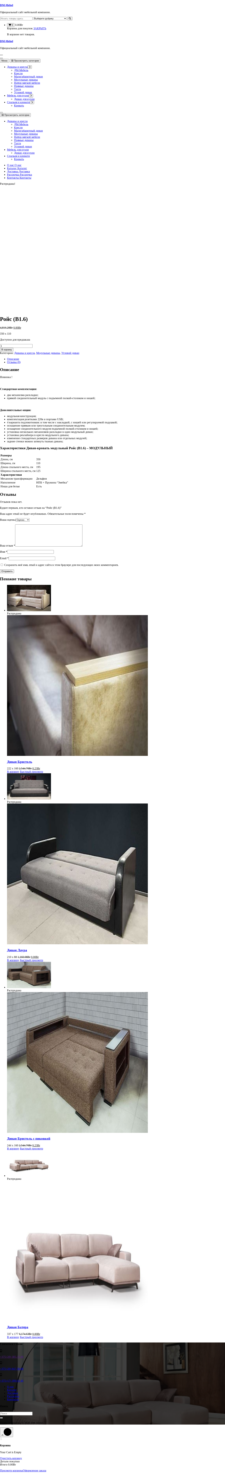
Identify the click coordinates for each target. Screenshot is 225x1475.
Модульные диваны (26, 79)
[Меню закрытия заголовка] (1, 58)
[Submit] (1, 1417)
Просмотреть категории (26, 60)
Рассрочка (13, 1396)
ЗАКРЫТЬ (39, 28)
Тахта (17, 89)
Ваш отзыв (7, 545)
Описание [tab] (13, 358)
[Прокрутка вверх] (6, 1432)
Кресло (18, 73)
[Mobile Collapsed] (30, 67)
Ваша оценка (8, 519)
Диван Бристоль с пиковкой (28, 1138)
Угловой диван (23, 92)
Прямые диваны (24, 86)
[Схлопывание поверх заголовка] (1, 112)
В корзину (6, 349)
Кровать (19, 105)
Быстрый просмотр (31, 771)
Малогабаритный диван (28, 76)
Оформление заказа (34, 1470)
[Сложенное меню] (1, 55)
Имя (3, 551)
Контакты (13, 1399)
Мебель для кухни (18, 95)
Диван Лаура (17, 950)
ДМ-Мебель (21, 70)
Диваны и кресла (17, 66)
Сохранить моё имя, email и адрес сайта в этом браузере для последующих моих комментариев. (61, 564)
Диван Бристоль (19, 762)
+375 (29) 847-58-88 (11, 1368)
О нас (10, 1386)
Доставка (12, 1393)
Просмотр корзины (11, 1470)
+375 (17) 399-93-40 (11, 1380)
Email (4, 558)
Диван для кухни (24, 99)
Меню (4, 60)
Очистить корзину (11, 1458)
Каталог (12, 1389)
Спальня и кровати (18, 102)
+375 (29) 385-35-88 (11, 1356)
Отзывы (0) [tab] (14, 362)
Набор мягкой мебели (27, 82)
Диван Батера (17, 1327)
